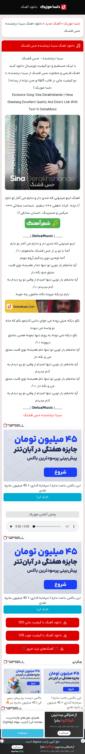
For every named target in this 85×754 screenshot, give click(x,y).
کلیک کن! (42, 497)
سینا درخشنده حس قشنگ (42, 415)
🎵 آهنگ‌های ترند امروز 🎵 (40, 649)
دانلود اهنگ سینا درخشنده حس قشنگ (48, 46)
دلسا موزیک (72, 24)
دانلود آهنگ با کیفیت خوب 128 (40, 635)
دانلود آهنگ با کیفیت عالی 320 (40, 622)
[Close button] (82, 708)
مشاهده (23, 733)
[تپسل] (5, 425)
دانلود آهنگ (29, 7)
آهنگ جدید (53, 24)
